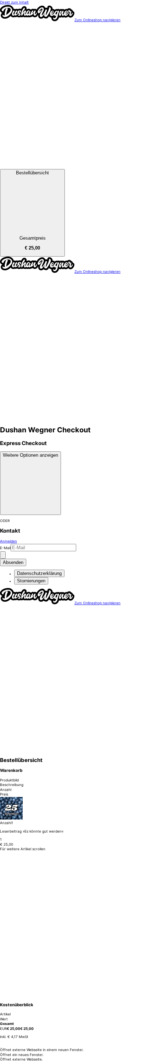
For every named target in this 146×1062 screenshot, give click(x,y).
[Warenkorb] (73, 166)
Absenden (13, 562)
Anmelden (8, 541)
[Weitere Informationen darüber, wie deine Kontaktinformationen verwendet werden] (3, 555)
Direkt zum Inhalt (14, 2)
